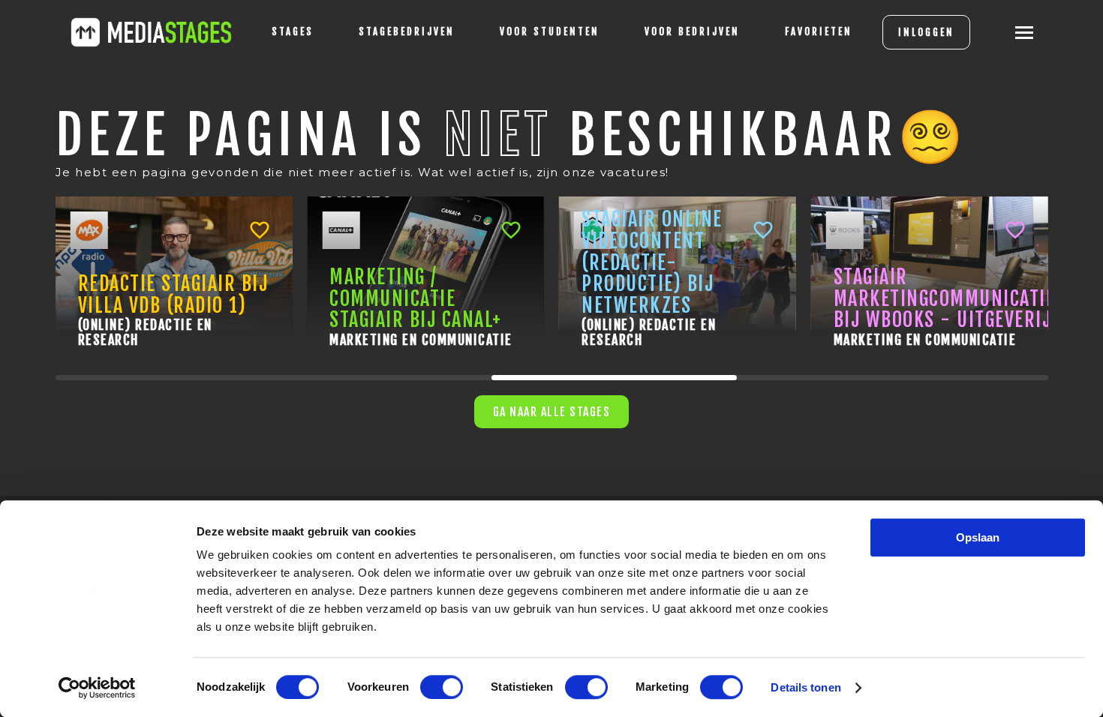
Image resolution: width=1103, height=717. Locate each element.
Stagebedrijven (407, 32)
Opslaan (977, 537)
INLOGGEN (926, 32)
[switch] (441, 687)
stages (293, 32)
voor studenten (550, 32)
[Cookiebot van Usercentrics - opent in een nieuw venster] (97, 687)
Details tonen (805, 687)
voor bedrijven (692, 32)
